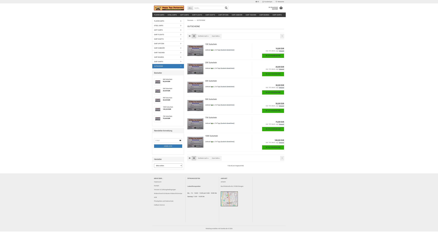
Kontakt (156, 186)
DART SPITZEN (223, 15)
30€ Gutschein (211, 81)
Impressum (157, 182)
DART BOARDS (264, 15)
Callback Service (159, 205)
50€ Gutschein (211, 99)
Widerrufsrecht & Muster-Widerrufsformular (168, 193)
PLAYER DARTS (159, 15)
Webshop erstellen (212, 228)
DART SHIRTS (277, 15)
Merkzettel (280, 2)
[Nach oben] (431, 242)
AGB (155, 197)
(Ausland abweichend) (227, 50)
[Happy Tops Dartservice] (169, 8)
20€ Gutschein (211, 63)
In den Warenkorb (273, 55)
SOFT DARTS (184, 15)
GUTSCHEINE (158, 66)
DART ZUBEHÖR (237, 15)
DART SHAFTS (210, 15)
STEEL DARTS (172, 15)
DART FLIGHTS (197, 15)
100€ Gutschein (211, 136)
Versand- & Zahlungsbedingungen (165, 189)
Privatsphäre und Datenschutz (163, 201)
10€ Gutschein (211, 44)
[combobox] (203, 36)
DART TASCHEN (251, 15)
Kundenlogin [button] (268, 2)
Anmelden (168, 146)
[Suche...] (226, 8)
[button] (257, 1)
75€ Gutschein (211, 118)
